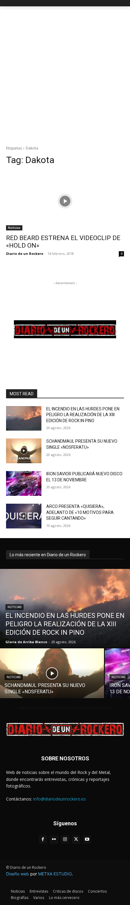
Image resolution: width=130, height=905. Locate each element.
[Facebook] (43, 840)
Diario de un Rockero (24, 253)
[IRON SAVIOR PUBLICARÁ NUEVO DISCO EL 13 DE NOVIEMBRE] (23, 483)
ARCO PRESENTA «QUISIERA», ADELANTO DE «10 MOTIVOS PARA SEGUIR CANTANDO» (80, 512)
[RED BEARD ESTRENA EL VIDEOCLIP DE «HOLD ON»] (65, 201)
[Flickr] (54, 840)
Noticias (14, 228)
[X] (76, 840)
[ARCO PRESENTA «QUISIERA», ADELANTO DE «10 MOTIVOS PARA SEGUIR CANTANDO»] (23, 516)
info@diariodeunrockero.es (59, 799)
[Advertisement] (65, 74)
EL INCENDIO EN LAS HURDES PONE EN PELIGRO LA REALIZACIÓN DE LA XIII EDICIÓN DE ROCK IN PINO (82, 414)
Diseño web (17, 873)
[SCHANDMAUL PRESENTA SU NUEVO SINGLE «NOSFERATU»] (23, 450)
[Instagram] (65, 840)
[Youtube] (87, 840)
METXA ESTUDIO (55, 873)
